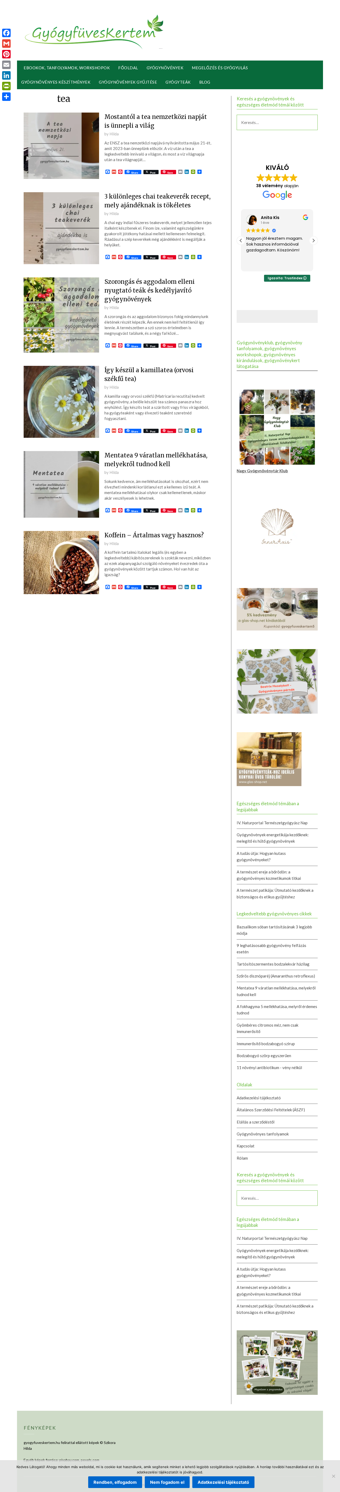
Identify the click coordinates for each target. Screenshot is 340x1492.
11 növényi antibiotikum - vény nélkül (269, 1067)
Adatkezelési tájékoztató (259, 1097)
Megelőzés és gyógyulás (220, 67)
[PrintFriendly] (6, 86)
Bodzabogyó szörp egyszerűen (264, 1055)
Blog (204, 82)
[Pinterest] (6, 54)
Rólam (242, 1158)
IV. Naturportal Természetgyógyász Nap (272, 822)
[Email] (6, 64)
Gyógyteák (178, 82)
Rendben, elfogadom (115, 1482)
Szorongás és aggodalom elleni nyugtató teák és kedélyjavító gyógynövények (149, 290)
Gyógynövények (165, 67)
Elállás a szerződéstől (255, 1122)
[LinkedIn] (6, 75)
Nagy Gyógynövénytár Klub (262, 470)
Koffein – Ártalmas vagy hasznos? (154, 535)
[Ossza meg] (6, 96)
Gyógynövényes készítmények (55, 82)
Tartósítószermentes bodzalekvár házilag (273, 964)
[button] (313, 241)
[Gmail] (6, 43)
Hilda (114, 133)
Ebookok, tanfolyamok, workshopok (67, 67)
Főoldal (128, 67)
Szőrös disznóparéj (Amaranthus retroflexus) (276, 976)
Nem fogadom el (167, 1482)
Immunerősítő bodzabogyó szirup (266, 1043)
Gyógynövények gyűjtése (128, 82)
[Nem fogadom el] (333, 1476)
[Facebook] (6, 33)
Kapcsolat (245, 1145)
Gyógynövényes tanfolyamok (263, 1133)
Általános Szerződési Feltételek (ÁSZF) (271, 1109)
